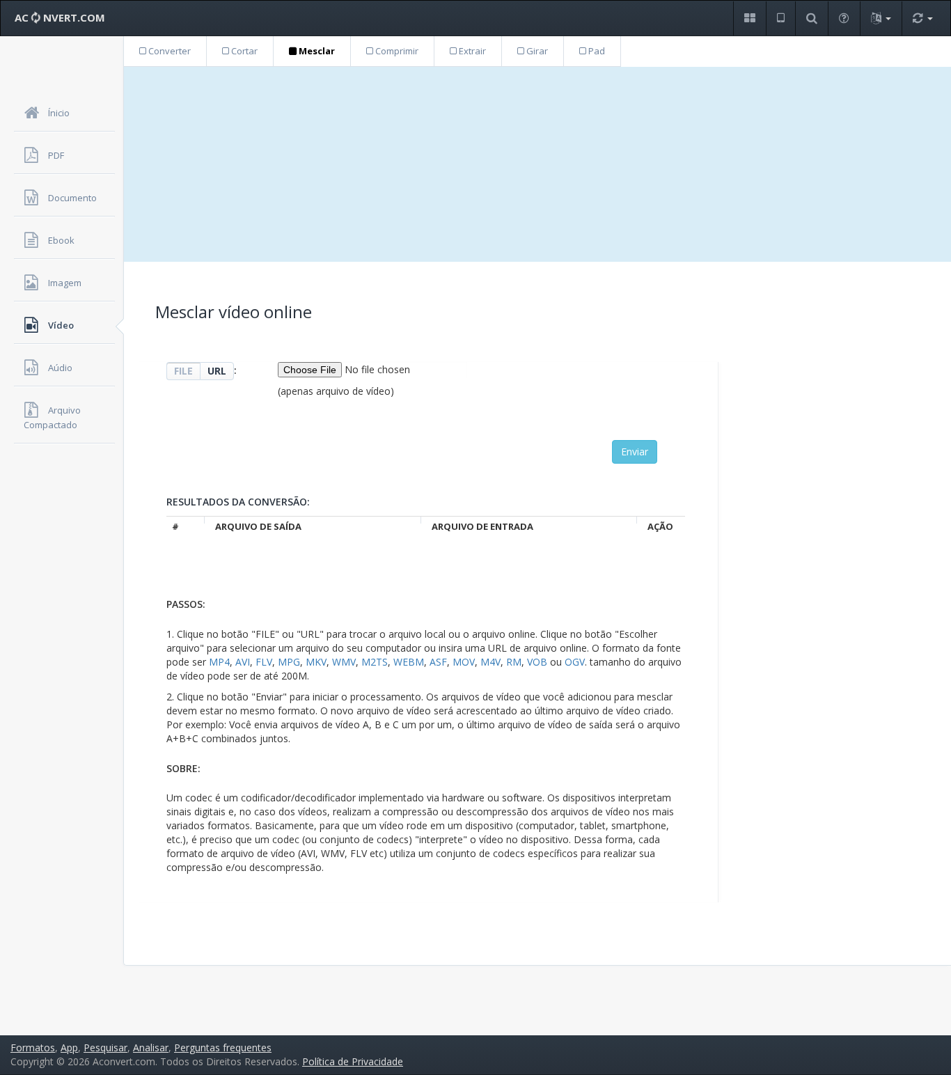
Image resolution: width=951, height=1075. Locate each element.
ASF (438, 661)
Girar (536, 51)
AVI (242, 661)
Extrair (471, 51)
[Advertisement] (537, 164)
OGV (575, 661)
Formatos (32, 1047)
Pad (595, 51)
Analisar (150, 1047)
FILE (183, 370)
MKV (316, 661)
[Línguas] (881, 18)
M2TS (374, 661)
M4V (490, 661)
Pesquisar (105, 1047)
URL (216, 370)
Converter (168, 51)
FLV (264, 661)
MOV (464, 661)
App (69, 1047)
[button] (749, 18)
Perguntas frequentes (223, 1047)
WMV (344, 661)
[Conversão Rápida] (922, 18)
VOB (537, 661)
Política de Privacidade (352, 1061)
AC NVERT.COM (60, 17)
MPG (289, 661)
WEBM (408, 661)
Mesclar (316, 51)
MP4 (219, 661)
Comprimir (395, 51)
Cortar (243, 51)
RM (513, 661)
